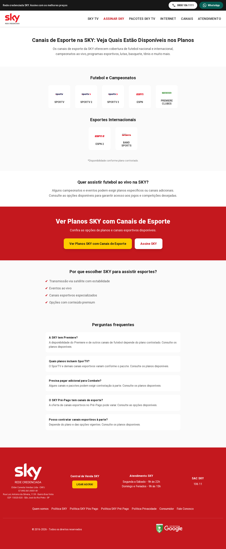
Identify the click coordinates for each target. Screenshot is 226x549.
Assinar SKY (113, 19)
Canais (187, 19)
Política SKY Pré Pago (115, 508)
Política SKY (59, 508)
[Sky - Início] (12, 18)
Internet (168, 19)
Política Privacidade (144, 508)
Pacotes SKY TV (142, 19)
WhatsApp (214, 5)
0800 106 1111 (185, 5)
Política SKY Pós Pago (84, 508)
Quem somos (40, 508)
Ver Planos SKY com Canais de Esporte (97, 243)
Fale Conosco (185, 508)
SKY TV (93, 19)
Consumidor (166, 508)
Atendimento (209, 19)
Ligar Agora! (84, 484)
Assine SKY (148, 243)
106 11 (198, 484)
